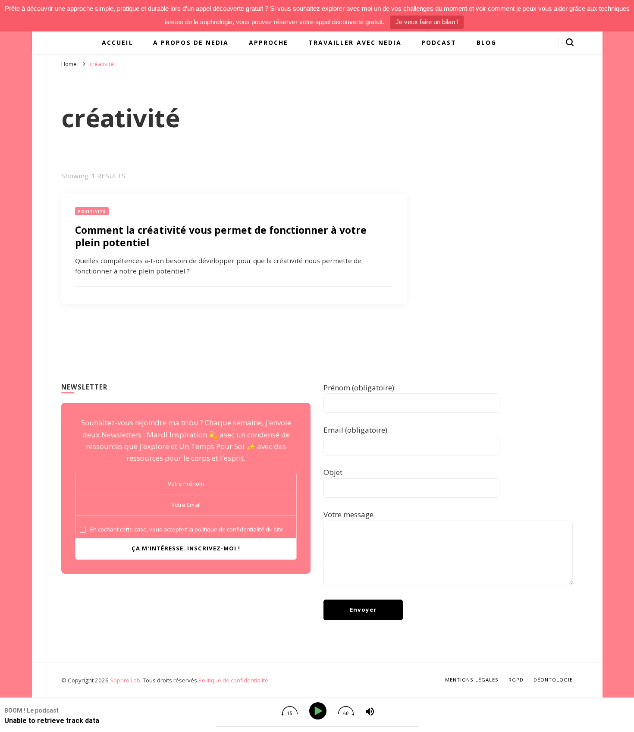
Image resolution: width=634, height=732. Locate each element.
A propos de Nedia (191, 42)
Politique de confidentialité (233, 680)
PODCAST (439, 42)
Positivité (92, 211)
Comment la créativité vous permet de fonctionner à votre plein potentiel (221, 236)
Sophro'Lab (125, 680)
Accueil (117, 42)
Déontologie (553, 679)
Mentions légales (472, 679)
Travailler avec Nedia (355, 42)
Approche (269, 42)
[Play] (319, 711)
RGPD (516, 679)
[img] (289, 711)
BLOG (486, 42)
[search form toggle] (570, 42)
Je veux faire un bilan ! (426, 21)
